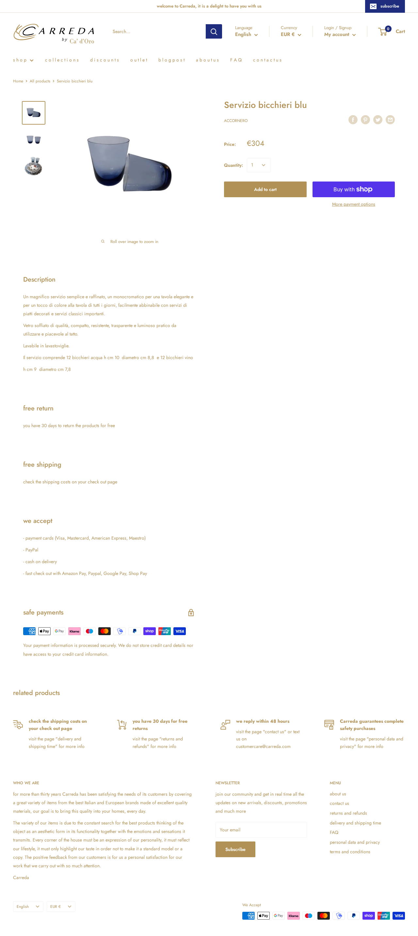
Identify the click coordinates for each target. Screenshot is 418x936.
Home (18, 81)
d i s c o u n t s (104, 60)
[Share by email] (390, 120)
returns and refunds (348, 813)
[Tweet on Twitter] (377, 120)
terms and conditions (350, 851)
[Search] (214, 31)
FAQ (334, 832)
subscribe (389, 6)
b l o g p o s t (171, 60)
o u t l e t (138, 60)
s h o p (19, 60)
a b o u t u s (207, 60)
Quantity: (233, 165)
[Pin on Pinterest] (365, 120)
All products (40, 81)
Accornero (236, 121)
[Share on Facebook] (353, 120)
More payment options (353, 204)
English (23, 906)
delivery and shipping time (355, 823)
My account (337, 34)
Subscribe (235, 849)
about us (338, 793)
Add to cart (265, 189)
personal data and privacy (355, 842)
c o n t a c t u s (267, 60)
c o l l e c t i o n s (62, 60)
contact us (339, 803)
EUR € (55, 906)
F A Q (236, 60)
